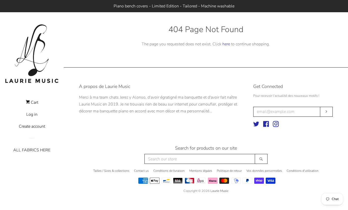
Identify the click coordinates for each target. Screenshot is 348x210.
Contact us (141, 171)
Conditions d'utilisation (302, 171)
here (226, 44)
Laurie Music (219, 191)
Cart (34, 102)
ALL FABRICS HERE (31, 150)
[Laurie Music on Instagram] (276, 125)
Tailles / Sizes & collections (111, 171)
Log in (31, 114)
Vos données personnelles (264, 171)
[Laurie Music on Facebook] (266, 125)
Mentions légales (200, 171)
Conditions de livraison (169, 171)
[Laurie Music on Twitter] (256, 125)
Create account (32, 126)
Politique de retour (229, 171)
